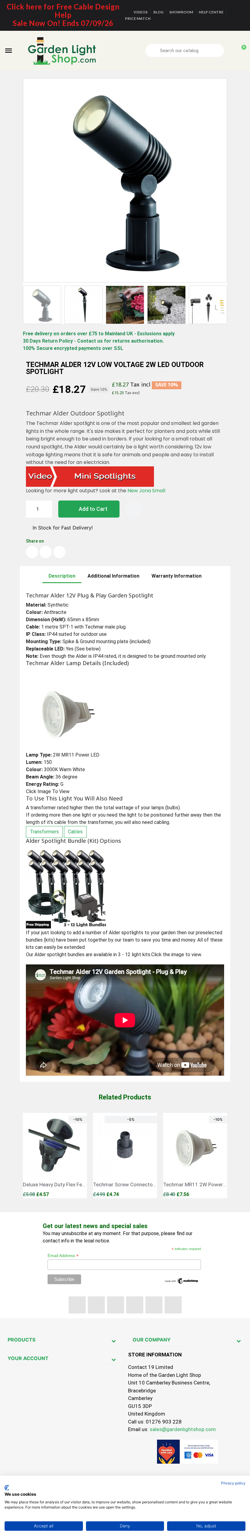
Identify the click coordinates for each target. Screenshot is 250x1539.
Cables (75, 832)
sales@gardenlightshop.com (183, 1429)
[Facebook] (77, 1304)
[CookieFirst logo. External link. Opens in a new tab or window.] (7, 1488)
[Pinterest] (134, 1304)
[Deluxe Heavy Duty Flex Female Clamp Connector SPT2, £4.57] (55, 1155)
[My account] (231, 50)
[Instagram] (173, 1304)
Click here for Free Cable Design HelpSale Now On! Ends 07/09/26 (63, 14)
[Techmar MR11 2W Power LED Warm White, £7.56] (195, 1155)
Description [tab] (61, 576)
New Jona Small (146, 490)
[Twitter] (96, 1304)
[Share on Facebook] (32, 552)
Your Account (28, 1358)
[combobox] (185, 51)
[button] (8, 50)
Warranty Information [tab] (177, 576)
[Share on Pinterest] (59, 552)
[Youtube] (115, 1304)
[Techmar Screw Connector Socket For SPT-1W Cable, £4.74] (125, 1155)
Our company (152, 1340)
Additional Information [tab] (113, 576)
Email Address (63, 1256)
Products (21, 1340)
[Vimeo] (153, 1304)
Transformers (44, 832)
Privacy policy (233, 1483)
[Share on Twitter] (46, 552)
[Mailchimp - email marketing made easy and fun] (181, 1280)
